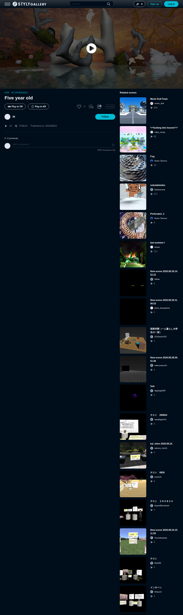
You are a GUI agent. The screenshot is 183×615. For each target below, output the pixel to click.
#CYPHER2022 (19, 92)
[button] (79, 106)
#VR (7, 92)
